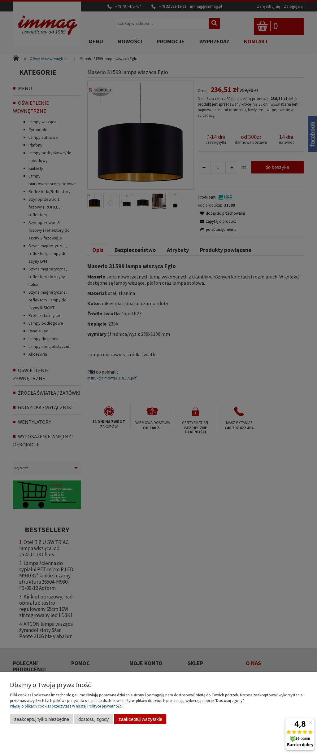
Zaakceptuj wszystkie (140, 719)
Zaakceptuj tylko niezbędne (41, 719)
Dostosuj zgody (93, 719)
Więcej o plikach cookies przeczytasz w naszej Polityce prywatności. (66, 706)
